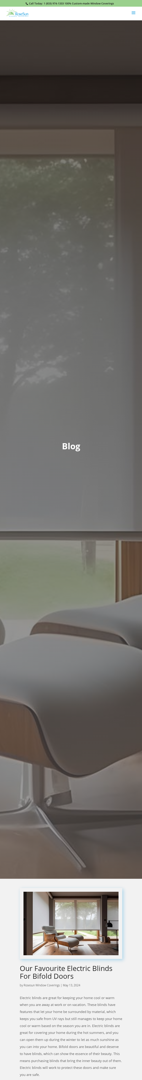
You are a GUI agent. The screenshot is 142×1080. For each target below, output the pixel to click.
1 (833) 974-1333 (54, 3)
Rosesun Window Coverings (42, 985)
